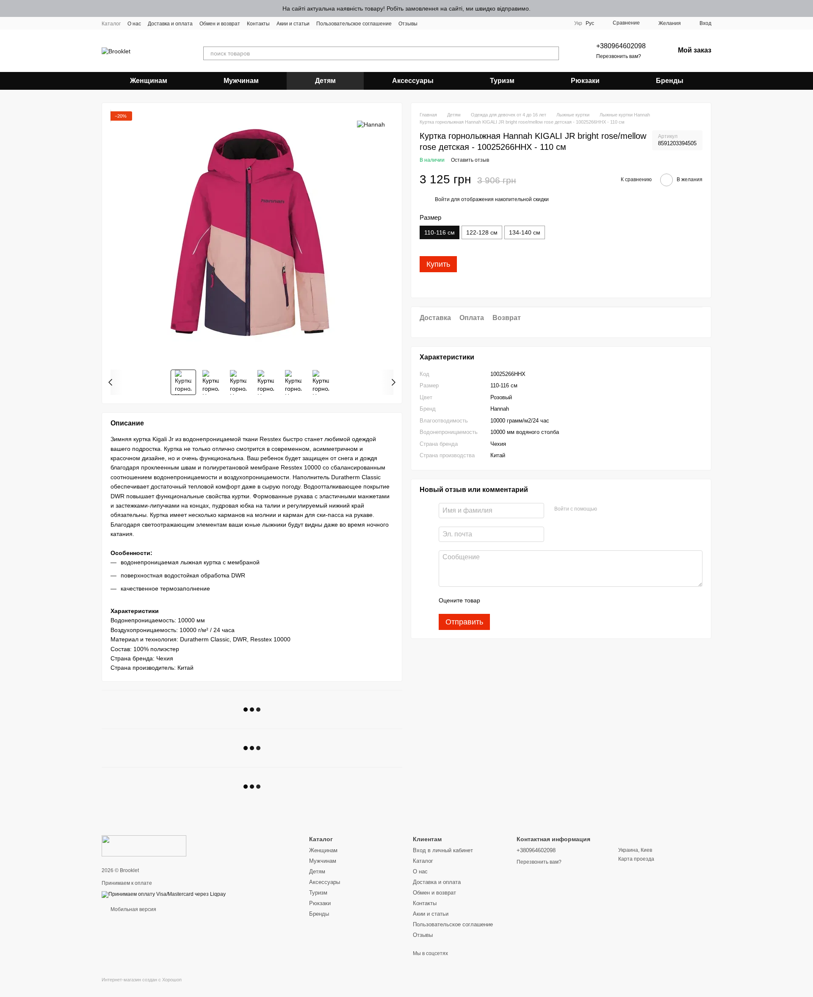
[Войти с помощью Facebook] (606, 509)
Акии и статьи (293, 24)
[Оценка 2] (507, 600)
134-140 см (524, 232)
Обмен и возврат (219, 24)
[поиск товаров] (552, 53)
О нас (134, 24)
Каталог (111, 24)
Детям (325, 80)
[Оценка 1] (494, 600)
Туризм (502, 80)
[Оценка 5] (548, 600)
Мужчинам (241, 80)
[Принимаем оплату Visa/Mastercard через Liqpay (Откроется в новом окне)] (164, 894)
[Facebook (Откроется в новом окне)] (439, 23)
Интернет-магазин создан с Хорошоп (142, 979)
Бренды (669, 80)
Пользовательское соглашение (354, 24)
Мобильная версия (132, 909)
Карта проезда (636, 859)
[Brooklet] (144, 845)
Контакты (258, 24)
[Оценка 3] (521, 600)
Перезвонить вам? (618, 56)
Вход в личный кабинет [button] (443, 850)
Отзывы (408, 24)
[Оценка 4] (535, 600)
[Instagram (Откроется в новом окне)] (429, 23)
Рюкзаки (585, 80)
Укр (578, 23)
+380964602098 (621, 46)
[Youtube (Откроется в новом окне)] (449, 23)
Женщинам (148, 80)
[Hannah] (371, 124)
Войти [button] (442, 200)
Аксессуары (413, 80)
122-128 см (482, 232)
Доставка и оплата (170, 24)
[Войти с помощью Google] (620, 509)
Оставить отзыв (470, 160)
